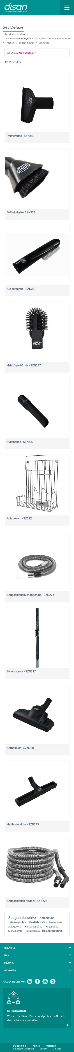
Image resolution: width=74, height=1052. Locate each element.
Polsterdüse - (55, 922)
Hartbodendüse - (34, 926)
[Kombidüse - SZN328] (37, 714)
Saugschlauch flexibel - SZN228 (27, 901)
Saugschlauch (33, 931)
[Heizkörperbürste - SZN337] (37, 332)
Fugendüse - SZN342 (20, 442)
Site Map (57, 1049)
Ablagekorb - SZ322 (19, 518)
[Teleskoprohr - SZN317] (37, 638)
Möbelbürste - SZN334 (21, 212)
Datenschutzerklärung (23, 1049)
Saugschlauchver (23, 917)
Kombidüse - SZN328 (20, 748)
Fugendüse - (52, 926)
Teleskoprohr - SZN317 (21, 671)
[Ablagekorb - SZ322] (37, 485)
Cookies (43, 1049)
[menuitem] (60, 7)
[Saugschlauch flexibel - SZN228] (37, 867)
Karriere (36, 1046)
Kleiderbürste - (38, 922)
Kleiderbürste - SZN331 (21, 289)
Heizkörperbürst (52, 931)
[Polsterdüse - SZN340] (37, 102)
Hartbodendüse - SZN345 (23, 824)
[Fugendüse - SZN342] (37, 408)
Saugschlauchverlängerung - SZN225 (30, 595)
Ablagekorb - (15, 926)
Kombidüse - (48, 918)
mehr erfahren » (27, 52)
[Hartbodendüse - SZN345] (37, 791)
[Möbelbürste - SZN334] (37, 179)
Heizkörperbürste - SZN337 (24, 365)
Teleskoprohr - (17, 922)
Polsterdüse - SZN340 (20, 136)
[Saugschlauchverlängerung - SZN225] (37, 561)
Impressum (50, 1046)
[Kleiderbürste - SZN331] (37, 255)
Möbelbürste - (16, 930)
